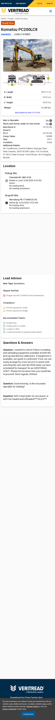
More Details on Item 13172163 (27, 112)
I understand (28, 714)
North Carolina (21, 18)
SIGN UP (50, 3)
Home (3, 18)
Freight (11, 18)
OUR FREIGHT (21, 3)
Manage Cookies (32, 706)
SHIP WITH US (6, 3)
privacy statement (9, 709)
